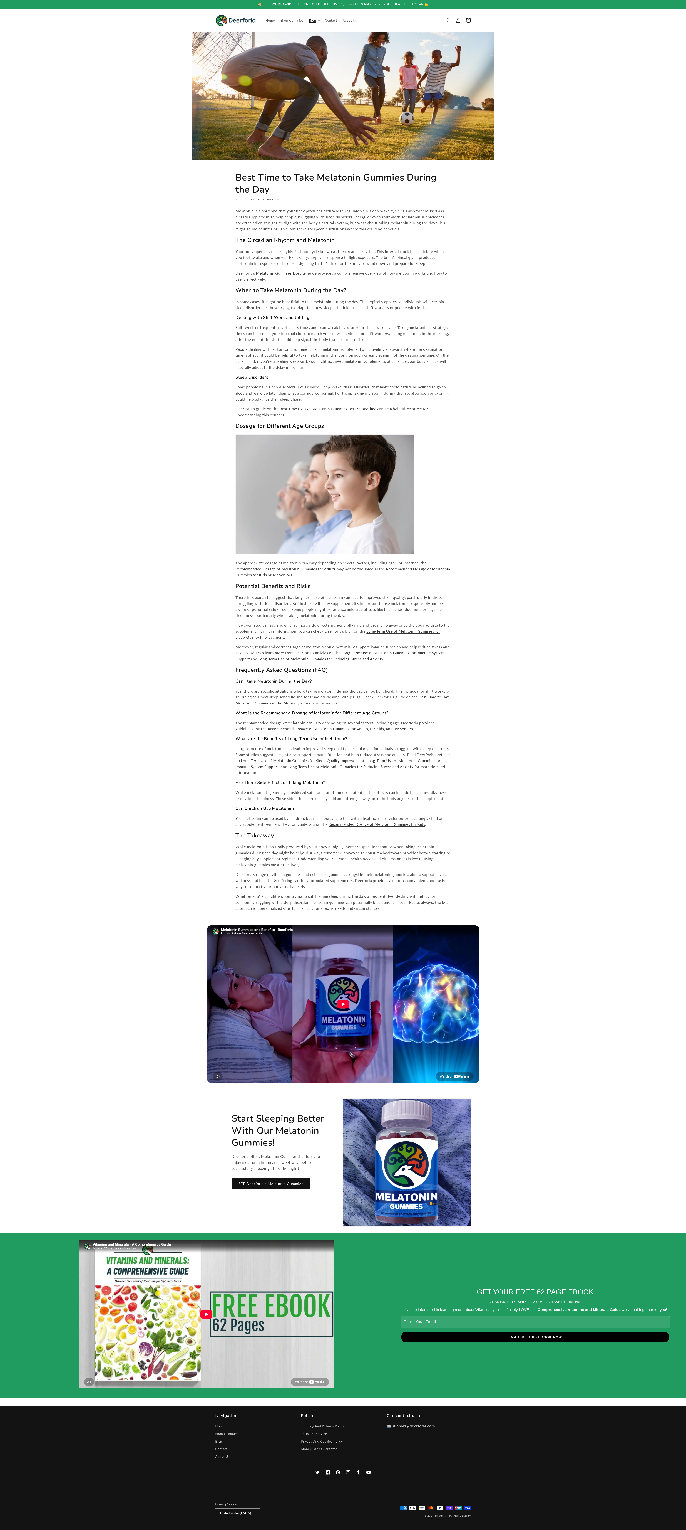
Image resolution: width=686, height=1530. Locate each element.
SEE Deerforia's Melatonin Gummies (270, 1184)
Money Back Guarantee (319, 1449)
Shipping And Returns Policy (322, 1426)
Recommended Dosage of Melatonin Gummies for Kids (377, 824)
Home (220, 1426)
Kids (380, 728)
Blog (218, 1441)
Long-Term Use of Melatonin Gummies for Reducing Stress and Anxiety (320, 659)
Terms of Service (314, 1434)
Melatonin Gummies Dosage (281, 273)
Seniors (285, 575)
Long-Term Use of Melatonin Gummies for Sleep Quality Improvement (302, 760)
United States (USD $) (235, 1513)
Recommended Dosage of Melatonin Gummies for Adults (285, 569)
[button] (314, 20)
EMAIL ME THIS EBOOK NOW (535, 1337)
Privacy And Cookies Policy (322, 1441)
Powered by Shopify (459, 1515)
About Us (222, 1456)
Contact (221, 1449)
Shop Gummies (226, 1434)
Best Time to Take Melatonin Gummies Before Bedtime (328, 408)
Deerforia (440, 1515)
